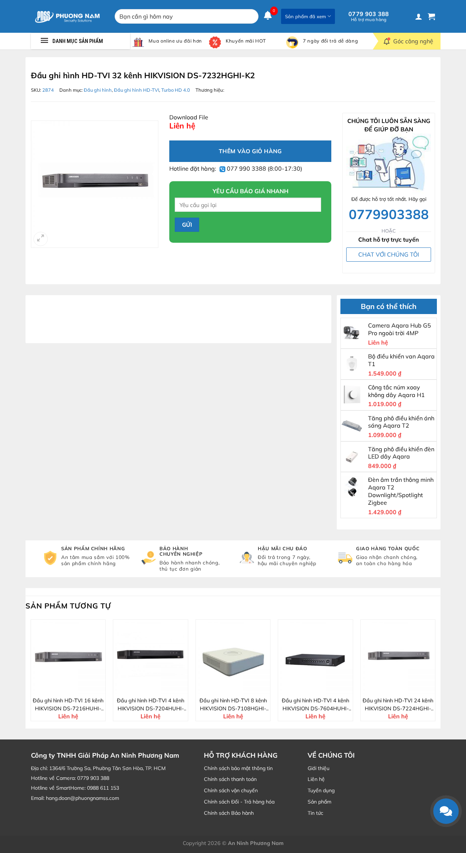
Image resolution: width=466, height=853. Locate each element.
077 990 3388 (245, 168)
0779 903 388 (368, 16)
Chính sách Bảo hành (229, 813)
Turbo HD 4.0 (175, 90)
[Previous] (30, 673)
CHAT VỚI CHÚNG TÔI (388, 254)
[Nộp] (251, 16)
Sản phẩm (319, 801)
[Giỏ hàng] (431, 16)
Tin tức (315, 813)
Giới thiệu (318, 768)
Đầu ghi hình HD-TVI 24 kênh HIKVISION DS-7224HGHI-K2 (398, 705)
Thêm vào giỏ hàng (250, 151)
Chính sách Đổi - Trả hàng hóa (239, 801)
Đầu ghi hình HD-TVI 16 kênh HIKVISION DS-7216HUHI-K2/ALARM (68, 705)
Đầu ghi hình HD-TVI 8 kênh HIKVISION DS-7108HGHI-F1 (233, 705)
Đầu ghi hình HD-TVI (136, 90)
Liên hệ (316, 779)
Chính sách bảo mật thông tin (238, 768)
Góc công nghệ (413, 41)
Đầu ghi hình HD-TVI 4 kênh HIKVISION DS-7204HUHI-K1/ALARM (150, 705)
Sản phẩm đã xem (305, 16)
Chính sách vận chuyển (231, 790)
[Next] (435, 673)
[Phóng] (40, 239)
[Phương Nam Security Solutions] (67, 16)
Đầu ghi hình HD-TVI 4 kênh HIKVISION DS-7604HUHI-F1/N (315, 705)
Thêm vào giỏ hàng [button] (154, 688)
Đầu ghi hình (98, 90)
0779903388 (389, 214)
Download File (188, 117)
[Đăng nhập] (418, 16)
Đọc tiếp (72, 688)
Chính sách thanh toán (230, 779)
